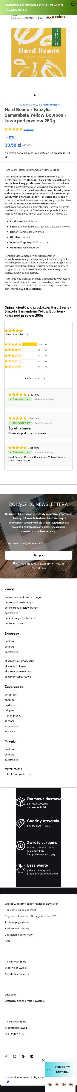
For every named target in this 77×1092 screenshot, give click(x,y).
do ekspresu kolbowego (19, 602)
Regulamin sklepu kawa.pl (20, 910)
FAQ (7, 940)
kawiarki (10, 721)
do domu (10, 641)
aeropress (11, 694)
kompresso (11, 726)
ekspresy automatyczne (19, 661)
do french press (14, 623)
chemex (10, 700)
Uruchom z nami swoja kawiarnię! (25, 1000)
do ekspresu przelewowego (21, 607)
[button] (13, 344)
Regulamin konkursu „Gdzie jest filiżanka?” (30, 916)
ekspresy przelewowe (18, 671)
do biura (9, 646)
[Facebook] (6, 1056)
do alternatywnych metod (20, 618)
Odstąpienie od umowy (19, 934)
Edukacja (10, 994)
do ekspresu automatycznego (23, 597)
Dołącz (38, 555)
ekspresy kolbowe (16, 666)
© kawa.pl (10, 1072)
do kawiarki (11, 613)
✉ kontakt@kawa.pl (16, 1027)
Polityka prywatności (17, 922)
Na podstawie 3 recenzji (17, 334)
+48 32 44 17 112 (14, 1034)
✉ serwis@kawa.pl (16, 967)
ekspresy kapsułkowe (18, 676)
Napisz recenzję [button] (34, 378)
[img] (17, 394)
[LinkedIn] (31, 1056)
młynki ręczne (13, 768)
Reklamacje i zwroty (17, 928)
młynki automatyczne (18, 774)
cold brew (11, 705)
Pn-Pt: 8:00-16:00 (16, 961)
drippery (10, 710)
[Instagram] (14, 1056)
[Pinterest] (23, 1056)
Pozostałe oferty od (38, 104)
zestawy (10, 731)
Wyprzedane (56, 17)
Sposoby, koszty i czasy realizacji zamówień (31, 903)
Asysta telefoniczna (17, 974)
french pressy (13, 715)
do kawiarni (12, 652)
